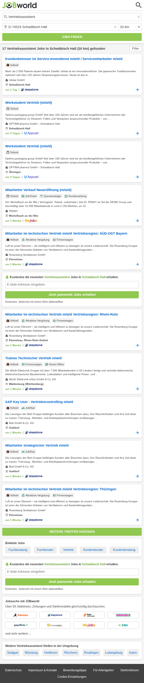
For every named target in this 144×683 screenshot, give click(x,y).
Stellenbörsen (129, 670)
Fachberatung (18, 549)
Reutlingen (91, 652)
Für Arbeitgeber (103, 670)
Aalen (133, 652)
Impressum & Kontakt (42, 670)
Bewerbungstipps (74, 670)
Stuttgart (12, 652)
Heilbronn (50, 652)
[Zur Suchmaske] (139, 5)
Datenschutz (13, 670)
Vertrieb (68, 549)
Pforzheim (70, 652)
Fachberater (45, 549)
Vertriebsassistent (21, 48)
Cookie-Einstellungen (72, 676)
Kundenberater (93, 549)
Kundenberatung (124, 549)
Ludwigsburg (113, 652)
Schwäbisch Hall (63, 48)
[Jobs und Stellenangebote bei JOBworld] (19, 5)
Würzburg (31, 652)
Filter (135, 48)
